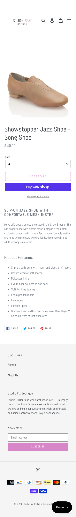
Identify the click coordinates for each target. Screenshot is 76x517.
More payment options (38, 196)
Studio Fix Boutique (32, 504)
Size (7, 156)
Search (12, 365)
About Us (13, 375)
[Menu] (69, 20)
